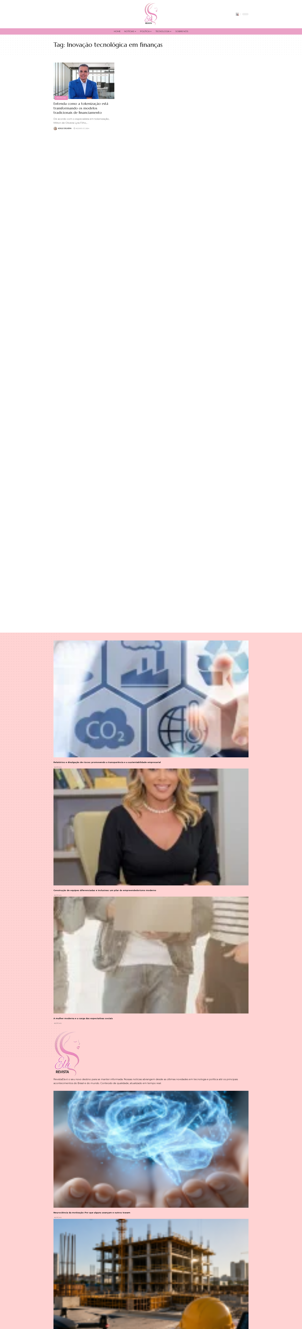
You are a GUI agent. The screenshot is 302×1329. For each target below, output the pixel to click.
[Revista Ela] (151, 14)
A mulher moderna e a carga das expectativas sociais (83, 1018)
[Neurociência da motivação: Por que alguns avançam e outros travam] (151, 1149)
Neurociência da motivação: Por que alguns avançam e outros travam (91, 1212)
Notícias (61, 98)
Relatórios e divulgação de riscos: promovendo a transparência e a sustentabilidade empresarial (107, 762)
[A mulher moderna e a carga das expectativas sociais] (151, 955)
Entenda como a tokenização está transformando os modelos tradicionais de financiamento (80, 108)
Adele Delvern (64, 128)
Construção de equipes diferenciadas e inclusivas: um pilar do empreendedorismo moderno (104, 890)
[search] (237, 14)
